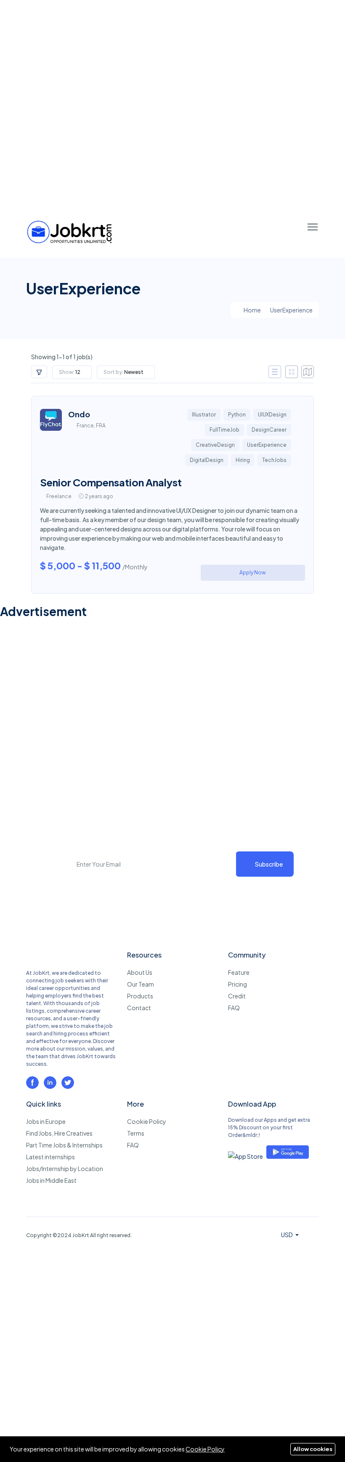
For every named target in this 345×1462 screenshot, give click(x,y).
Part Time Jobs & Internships (64, 1145)
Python (237, 414)
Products (140, 996)
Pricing (237, 984)
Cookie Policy (146, 1121)
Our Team (140, 984)
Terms (135, 1133)
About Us (139, 972)
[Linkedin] (50, 1082)
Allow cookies (312, 1449)
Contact (139, 1007)
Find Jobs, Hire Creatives (59, 1133)
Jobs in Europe (46, 1121)
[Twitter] (67, 1082)
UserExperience (267, 445)
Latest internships (50, 1157)
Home (252, 310)
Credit (237, 996)
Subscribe (269, 864)
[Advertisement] (172, 103)
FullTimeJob (224, 430)
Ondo (79, 414)
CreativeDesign (215, 445)
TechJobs (274, 460)
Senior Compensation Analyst (111, 482)
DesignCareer (269, 430)
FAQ (234, 1007)
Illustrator (204, 414)
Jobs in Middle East (51, 1180)
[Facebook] (32, 1082)
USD (287, 1234)
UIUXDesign (272, 414)
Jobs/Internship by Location (64, 1168)
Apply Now (252, 572)
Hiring (243, 460)
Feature (238, 972)
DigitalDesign (206, 460)
